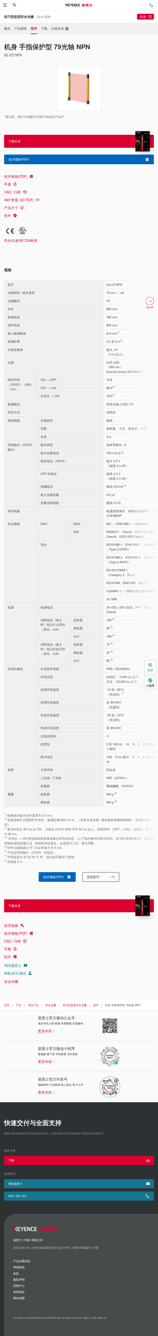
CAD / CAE (12, 191)
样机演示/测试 (15, 973)
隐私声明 (19, 1279)
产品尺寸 (11, 207)
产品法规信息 (21, 1261)
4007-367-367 (17, 1196)
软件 (7, 215)
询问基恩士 (13, 965)
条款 (16, 1273)
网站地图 (19, 1298)
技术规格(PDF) (15, 176)
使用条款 (19, 1292)
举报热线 (19, 1267)
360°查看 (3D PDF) (19, 199)
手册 (7, 184)
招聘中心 (19, 1286)
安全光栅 (11, 981)
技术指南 (11, 925)
